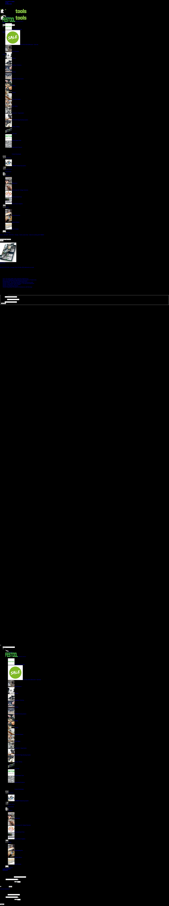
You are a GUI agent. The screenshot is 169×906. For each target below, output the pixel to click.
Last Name (4, 299)
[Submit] (3, 26)
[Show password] (18, 897)
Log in (10, 886)
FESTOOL (11, 234)
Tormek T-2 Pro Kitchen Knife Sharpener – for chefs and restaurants (18, 283)
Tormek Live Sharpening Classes (10, 285)
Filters (2, 240)
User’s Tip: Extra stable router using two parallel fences (15, 278)
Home (1, 234)
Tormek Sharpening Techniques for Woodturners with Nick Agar (17, 287)
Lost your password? (5, 888)
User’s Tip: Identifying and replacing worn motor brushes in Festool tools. (20, 279)
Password (2, 879)
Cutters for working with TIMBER (36, 234)
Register (2, 904)
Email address (3, 894)
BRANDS (6, 234)
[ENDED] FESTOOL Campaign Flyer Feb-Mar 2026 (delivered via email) (17, 267)
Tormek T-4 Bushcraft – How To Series (12, 284)
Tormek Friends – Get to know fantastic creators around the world (18, 282)
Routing (16, 234)
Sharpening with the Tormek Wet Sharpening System (15, 281)
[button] (4, 22)
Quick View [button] (2, 262)
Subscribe (3, 303)
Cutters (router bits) (23, 234)
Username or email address (7, 876)
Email (2, 302)
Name (3, 296)
